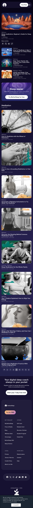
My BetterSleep (9, 423)
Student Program (21, 433)
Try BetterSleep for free (16, 97)
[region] (16, 501)
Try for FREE (10, 412)
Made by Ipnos (21, 454)
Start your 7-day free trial (16, 393)
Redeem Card (20, 427)
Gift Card (19, 423)
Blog (6, 430)
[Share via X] (6, 43)
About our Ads (8, 464)
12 (25, 370)
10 (19, 370)
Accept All (16, 505)
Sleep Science (8, 443)
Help (18, 461)
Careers (19, 457)
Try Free (24, 5)
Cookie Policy (8, 461)
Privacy (7, 454)
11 (22, 370)
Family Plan (20, 437)
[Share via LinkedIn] (9, 43)
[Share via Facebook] (3, 43)
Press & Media (8, 427)
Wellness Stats (9, 433)
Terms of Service (9, 457)
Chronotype (8, 437)
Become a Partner (22, 430)
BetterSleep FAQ (9, 440)
